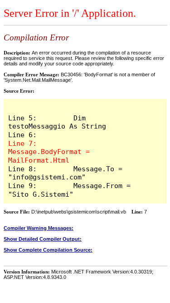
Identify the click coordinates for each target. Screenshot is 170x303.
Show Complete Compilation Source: (48, 250)
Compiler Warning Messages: (38, 228)
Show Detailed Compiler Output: (43, 239)
